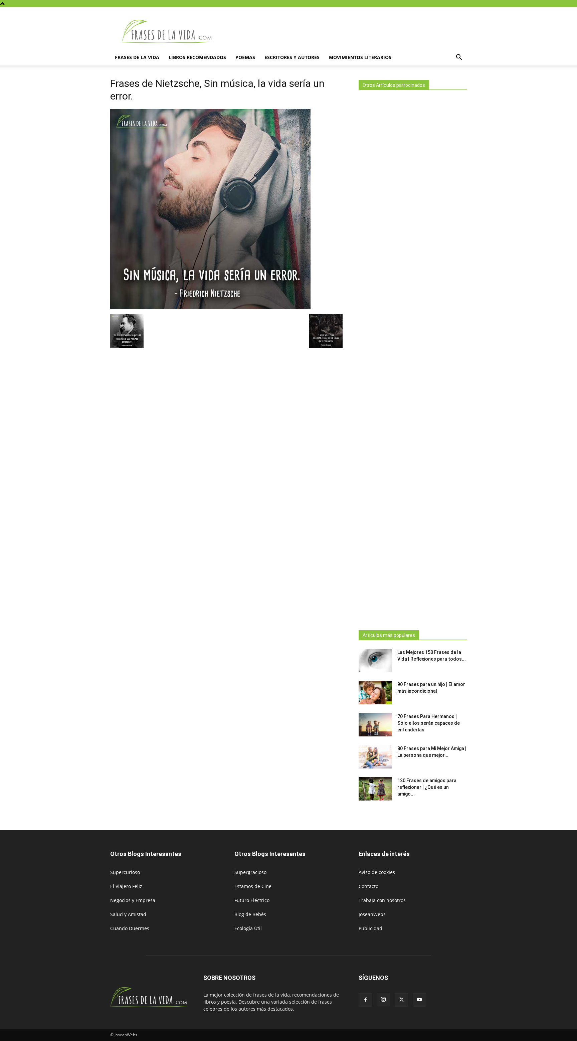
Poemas (245, 57)
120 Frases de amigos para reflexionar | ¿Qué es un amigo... (426, 787)
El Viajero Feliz (126, 886)
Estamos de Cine (252, 886)
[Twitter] (401, 1000)
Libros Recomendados (197, 57)
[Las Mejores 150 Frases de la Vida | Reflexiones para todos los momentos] (375, 660)
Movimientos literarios (360, 57)
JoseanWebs (372, 914)
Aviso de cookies (377, 872)
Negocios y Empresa (132, 900)
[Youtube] (419, 1000)
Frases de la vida (137, 57)
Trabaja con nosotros (382, 900)
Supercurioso (125, 872)
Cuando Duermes (129, 928)
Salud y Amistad (128, 914)
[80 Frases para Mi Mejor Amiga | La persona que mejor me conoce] (375, 756)
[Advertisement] (413, 358)
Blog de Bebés (250, 914)
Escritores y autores (292, 57)
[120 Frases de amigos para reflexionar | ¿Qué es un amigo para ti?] (375, 789)
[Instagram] (383, 999)
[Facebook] (365, 1000)
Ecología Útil (248, 928)
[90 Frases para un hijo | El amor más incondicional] (375, 692)
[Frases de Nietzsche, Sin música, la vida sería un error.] (210, 307)
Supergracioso (250, 872)
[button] (459, 58)
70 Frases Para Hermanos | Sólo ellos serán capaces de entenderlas (428, 723)
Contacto (368, 886)
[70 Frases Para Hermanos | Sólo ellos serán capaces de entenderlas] (375, 724)
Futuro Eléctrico (251, 900)
